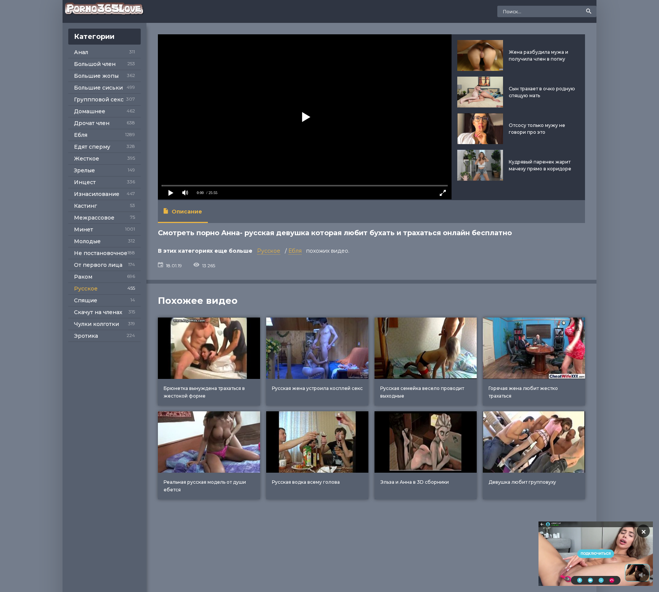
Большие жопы (96, 75)
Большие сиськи (98, 87)
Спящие (85, 300)
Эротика (86, 335)
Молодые (87, 241)
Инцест (85, 182)
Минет (83, 229)
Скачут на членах (98, 312)
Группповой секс (99, 99)
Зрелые (84, 170)
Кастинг (85, 205)
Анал (81, 52)
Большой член (95, 64)
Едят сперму (92, 146)
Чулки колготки (96, 324)
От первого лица (98, 265)
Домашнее (89, 111)
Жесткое (86, 158)
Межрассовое (94, 217)
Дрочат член (91, 123)
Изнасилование (96, 194)
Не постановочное (100, 253)
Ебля (80, 135)
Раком (83, 276)
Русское (86, 288)
